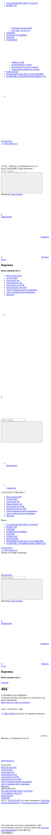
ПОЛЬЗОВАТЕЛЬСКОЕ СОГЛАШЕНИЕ (25, 74)
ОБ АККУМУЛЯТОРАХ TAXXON (22, 3)
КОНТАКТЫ (12, 72)
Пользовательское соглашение (35, 803)
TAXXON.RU (14, 800)
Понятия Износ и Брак (22, 65)
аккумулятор (16, 194)
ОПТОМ (10, 37)
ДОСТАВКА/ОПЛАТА (11, 793)
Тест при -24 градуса (21, 30)
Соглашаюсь (7, 833)
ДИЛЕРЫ (10, 33)
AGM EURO (12, 278)
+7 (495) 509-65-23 (9, 143)
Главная (4, 682)
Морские (10, 294)
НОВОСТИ (11, 527)
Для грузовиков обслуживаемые (20, 292)
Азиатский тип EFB (15, 285)
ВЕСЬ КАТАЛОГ (14, 276)
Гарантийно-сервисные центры (26, 69)
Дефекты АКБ (18, 62)
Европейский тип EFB (16, 287)
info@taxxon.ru (7, 761)
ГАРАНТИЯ (11, 536)
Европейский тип (14, 283)
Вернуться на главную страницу (15, 702)
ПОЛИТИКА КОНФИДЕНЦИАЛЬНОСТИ (26, 76)
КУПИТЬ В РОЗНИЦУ (16, 35)
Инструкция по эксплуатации (25, 67)
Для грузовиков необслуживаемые (21, 290)
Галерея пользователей (22, 28)
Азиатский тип (13, 280)
